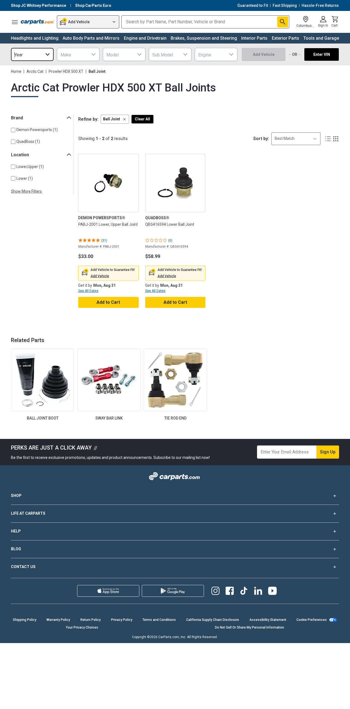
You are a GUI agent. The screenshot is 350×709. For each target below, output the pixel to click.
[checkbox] (13, 130)
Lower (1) (24, 178)
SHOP (16, 495)
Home (16, 71)
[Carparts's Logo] (38, 22)
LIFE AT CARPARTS (28, 513)
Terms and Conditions (159, 620)
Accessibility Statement (267, 620)
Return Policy (90, 620)
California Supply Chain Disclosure (212, 620)
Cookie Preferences (311, 620)
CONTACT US (23, 567)
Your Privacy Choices (82, 627)
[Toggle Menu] (15, 22)
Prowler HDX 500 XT (66, 71)
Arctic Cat (35, 71)
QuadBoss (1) (28, 141)
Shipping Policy (24, 620)
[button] (115, 119)
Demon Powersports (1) (37, 130)
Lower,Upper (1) (30, 166)
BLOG (16, 549)
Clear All (142, 119)
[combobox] (32, 54)
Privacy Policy (121, 620)
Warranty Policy (58, 620)
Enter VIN (321, 54)
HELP (16, 531)
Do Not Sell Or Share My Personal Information (249, 627)
